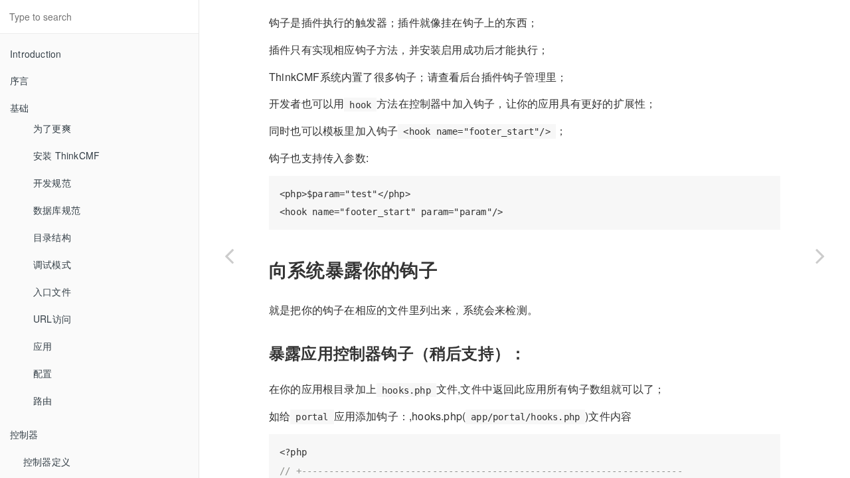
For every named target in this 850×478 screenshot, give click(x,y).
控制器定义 (46, 461)
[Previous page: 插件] (229, 255)
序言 (19, 80)
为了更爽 (52, 128)
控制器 (24, 434)
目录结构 (52, 237)
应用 (42, 346)
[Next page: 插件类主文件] (820, 255)
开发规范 (52, 182)
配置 (42, 373)
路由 (42, 400)
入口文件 (52, 291)
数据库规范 (56, 209)
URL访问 (52, 318)
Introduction (35, 53)
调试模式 (52, 264)
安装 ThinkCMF (66, 155)
